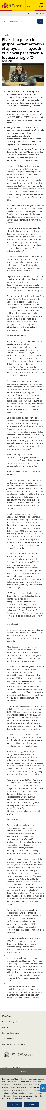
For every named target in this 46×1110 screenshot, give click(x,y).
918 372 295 (16, 1067)
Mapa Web (6, 1016)
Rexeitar (31, 1105)
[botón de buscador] (40, 21)
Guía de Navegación (10, 1021)
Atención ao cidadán (10, 1063)
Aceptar (15, 1105)
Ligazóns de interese (10, 1033)
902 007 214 (6, 1067)
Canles (5, 1027)
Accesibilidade (8, 1038)
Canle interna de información (14, 1044)
